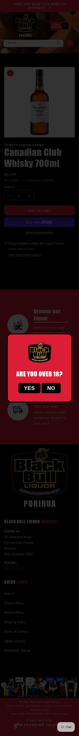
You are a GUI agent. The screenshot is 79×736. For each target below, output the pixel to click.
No (51, 388)
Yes (29, 388)
